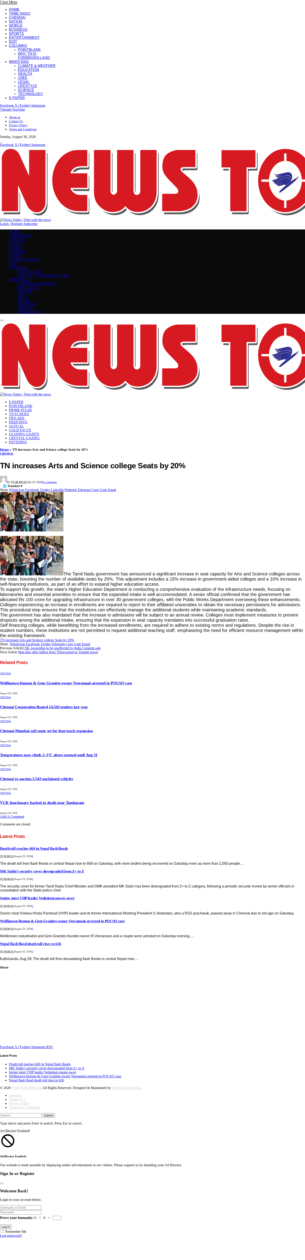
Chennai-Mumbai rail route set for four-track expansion (46, 731)
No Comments (49, 482)
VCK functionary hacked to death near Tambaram (42, 802)
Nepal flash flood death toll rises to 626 (30, 944)
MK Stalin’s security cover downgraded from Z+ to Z (42, 871)
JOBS (22, 78)
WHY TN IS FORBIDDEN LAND (34, 56)
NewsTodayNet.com (26, 1088)
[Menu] (2, 320)
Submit (48, 1115)
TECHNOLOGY (30, 94)
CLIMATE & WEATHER (37, 66)
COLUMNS (18, 46)
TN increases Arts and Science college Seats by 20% (37, 640)
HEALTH (25, 74)
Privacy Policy (18, 125)
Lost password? (11, 1235)
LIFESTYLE (27, 86)
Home (4, 449)
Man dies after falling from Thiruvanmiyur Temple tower (58, 652)
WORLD (15, 25)
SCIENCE (26, 90)
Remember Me (15, 1231)
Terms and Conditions (23, 129)
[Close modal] (2, 1183)
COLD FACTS (20, 430)
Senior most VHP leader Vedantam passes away (37, 898)
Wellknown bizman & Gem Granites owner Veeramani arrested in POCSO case (66, 683)
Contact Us (16, 121)
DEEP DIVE (18, 422)
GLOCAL (16, 426)
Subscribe (31, 224)
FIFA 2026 (16, 418)
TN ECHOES (19, 414)
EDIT (13, 42)
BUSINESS (18, 29)
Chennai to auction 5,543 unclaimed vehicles (36, 779)
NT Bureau (19, 482)
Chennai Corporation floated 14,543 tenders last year (44, 707)
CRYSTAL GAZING (24, 438)
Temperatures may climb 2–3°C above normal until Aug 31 (49, 755)
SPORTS (16, 33)
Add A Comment (12, 816)
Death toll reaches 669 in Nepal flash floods (34, 848)
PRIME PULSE (20, 410)
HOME (14, 9)
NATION (15, 21)
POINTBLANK (29, 50)
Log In (6, 1227)
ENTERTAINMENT (24, 38)
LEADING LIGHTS (24, 434)
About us (14, 117)
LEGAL (23, 82)
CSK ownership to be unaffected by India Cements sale (62, 648)
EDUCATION (28, 70)
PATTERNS (18, 442)
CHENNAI (17, 17)
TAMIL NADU (19, 13)
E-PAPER (17, 98)
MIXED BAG (19, 62)
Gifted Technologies (126, 1088)
